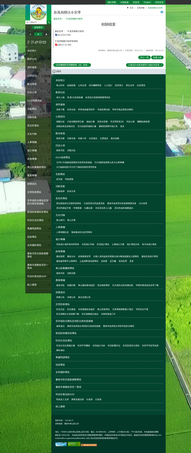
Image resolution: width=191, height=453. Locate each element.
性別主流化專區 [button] (35, 220)
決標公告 (71, 297)
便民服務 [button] (32, 67)
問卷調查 (69, 179)
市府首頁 (159, 2)
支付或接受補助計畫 (87, 126)
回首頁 (136, 2)
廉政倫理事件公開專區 (66, 261)
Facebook (28, 42)
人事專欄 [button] (32, 142)
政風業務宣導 (84, 256)
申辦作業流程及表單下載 (147, 285)
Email (44, 42)
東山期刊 (60, 220)
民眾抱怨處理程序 (86, 109)
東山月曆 (71, 220)
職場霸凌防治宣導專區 (81, 232)
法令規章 (143, 203)
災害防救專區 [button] (34, 192)
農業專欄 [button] (32, 175)
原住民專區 (61, 198)
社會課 (89, 399)
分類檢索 (124, 2)
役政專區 (32, 237)
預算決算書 (102, 121)
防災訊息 (60, 309)
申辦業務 (77, 208)
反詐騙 (113, 261)
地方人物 (60, 97)
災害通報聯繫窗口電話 (122, 309)
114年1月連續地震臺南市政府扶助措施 (74, 162)
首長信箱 (71, 109)
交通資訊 (104, 138)
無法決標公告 (84, 297)
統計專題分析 (133, 244)
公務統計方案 (118, 244)
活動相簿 (60, 191)
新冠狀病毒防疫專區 (37, 212)
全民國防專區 (34, 245)
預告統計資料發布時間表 (67, 244)
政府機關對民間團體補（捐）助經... (72, 65)
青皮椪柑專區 (103, 285)
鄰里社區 (60, 92)
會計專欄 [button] (32, 150)
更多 (122, 126)
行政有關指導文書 (75, 121)
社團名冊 (88, 208)
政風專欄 (140, 8)
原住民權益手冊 (63, 208)
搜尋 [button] (49, 22)
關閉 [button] (58, 71)
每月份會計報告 (149, 244)
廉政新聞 (60, 256)
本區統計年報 (88, 244)
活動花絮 (60, 186)
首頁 (131, 8)
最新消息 (60, 150)
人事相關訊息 (62, 232)
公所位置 (82, 85)
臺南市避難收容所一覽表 (37, 266)
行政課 (98, 399)
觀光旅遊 (60, 133)
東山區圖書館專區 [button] (36, 167)
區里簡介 (119, 85)
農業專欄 (60, 280)
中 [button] (38, 34)
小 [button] (30, 34)
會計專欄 (60, 239)
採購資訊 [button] (32, 183)
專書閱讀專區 (34, 228)
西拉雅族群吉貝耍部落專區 (68, 203)
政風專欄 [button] (32, 159)
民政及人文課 (62, 399)
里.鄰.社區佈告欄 (75, 97)
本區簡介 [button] (32, 50)
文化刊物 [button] (32, 134)
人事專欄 (60, 227)
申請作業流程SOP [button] (36, 276)
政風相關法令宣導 (155, 8)
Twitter (36, 42)
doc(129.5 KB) (64, 35)
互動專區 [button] (32, 109)
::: (26, 46)
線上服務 (32, 284)
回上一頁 (144, 57)
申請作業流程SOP (65, 394)
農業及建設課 (77, 399)
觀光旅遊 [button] (32, 84)
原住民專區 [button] (33, 125)
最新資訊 (60, 326)
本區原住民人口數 (103, 208)
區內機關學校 (95, 85)
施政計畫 (90, 121)
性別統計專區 (103, 244)
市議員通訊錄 (103, 109)
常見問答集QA (117, 121)
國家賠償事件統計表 (108, 126)
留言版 (59, 179)
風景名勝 (60, 138)
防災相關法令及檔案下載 (67, 314)
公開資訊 (60, 116)
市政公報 (130, 121)
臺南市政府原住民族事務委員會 (121, 203)
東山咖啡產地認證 (86, 285)
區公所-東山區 (38, 12)
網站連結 (60, 350)
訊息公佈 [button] (32, 92)
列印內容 (162, 12)
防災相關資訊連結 (90, 314)
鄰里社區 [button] (32, 59)
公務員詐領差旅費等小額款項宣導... (144, 65)
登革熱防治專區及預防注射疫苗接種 (74, 321)
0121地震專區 (63, 157)
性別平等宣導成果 (150, 345)
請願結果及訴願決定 (65, 126)
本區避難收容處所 (86, 309)
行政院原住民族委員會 (94, 203)
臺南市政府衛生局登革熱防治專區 (118, 326)
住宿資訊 (93, 138)
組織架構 (71, 85)
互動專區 (60, 174)
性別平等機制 (84, 345)
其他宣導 (123, 261)
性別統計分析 (99, 345)
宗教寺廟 (71, 138)
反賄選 (104, 261)
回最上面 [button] (157, 57)
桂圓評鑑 (71, 285)
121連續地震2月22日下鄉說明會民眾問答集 (76, 167)
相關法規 (60, 121)
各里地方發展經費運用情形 (97, 97)
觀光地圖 (115, 138)
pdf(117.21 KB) (64, 45)
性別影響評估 (114, 345)
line (40, 42)
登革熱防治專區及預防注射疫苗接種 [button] (37, 202)
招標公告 (60, 297)
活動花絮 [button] (32, 117)
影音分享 (71, 191)
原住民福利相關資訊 (123, 208)
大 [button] (46, 34)
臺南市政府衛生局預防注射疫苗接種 (83, 326)
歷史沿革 (130, 85)
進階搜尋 (38, 27)
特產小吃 (82, 138)
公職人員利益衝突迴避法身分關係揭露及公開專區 (116, 256)
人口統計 (108, 85)
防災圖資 (71, 309)
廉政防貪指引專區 (149, 256)
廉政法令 (71, 256)
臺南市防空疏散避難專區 (37, 255)
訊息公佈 (60, 145)
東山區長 (60, 85)
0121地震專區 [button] (34, 100)
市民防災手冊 (142, 309)
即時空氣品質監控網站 (122, 109)
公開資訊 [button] (32, 75)
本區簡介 (60, 80)
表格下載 (60, 109)
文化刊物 (60, 215)
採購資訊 (60, 292)
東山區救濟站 (103, 309)
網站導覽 (112, 2)
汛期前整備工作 (108, 314)
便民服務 (60, 104)
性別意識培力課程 (131, 345)
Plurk (32, 42)
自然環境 (141, 85)
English (147, 2)
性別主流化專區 (64, 340)
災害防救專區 (63, 304)
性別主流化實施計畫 (65, 345)
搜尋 (27, 22)
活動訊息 (71, 150)
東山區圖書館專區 (65, 268)
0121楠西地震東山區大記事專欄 (109, 162)
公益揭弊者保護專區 (89, 261)
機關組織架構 (143, 121)
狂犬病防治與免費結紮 (122, 285)
